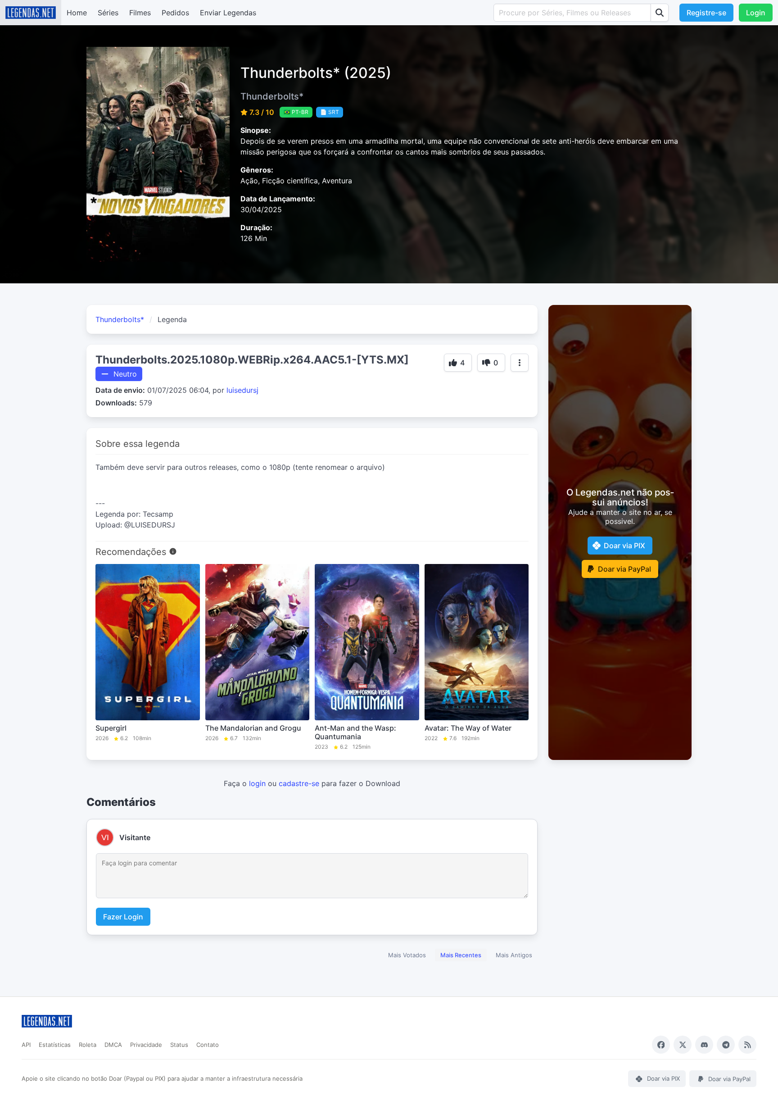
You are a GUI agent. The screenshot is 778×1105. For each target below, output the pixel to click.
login (257, 783)
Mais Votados (407, 955)
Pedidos (175, 12)
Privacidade (146, 1044)
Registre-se (706, 12)
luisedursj (242, 390)
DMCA (113, 1044)
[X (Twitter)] (683, 1045)
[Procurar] (660, 13)
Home (77, 12)
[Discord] (704, 1045)
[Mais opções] (520, 363)
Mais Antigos (514, 955)
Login (755, 12)
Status (179, 1044)
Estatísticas (55, 1044)
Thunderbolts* (119, 319)
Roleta (87, 1044)
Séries (108, 12)
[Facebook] (661, 1045)
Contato (207, 1044)
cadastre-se (299, 783)
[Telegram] (726, 1045)
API (26, 1044)
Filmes (140, 12)
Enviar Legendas (228, 12)
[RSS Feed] (747, 1045)
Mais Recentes (460, 955)
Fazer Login (123, 916)
